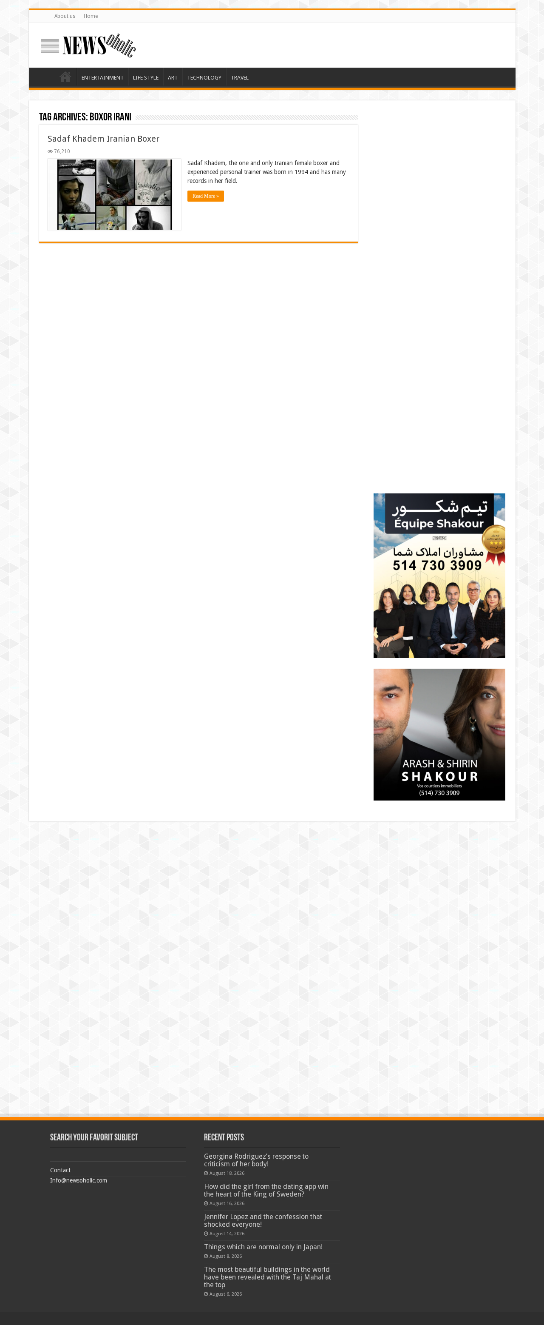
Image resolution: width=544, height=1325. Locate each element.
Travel (240, 77)
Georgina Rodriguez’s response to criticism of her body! (256, 1160)
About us (64, 16)
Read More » (206, 196)
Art (173, 77)
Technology (204, 77)
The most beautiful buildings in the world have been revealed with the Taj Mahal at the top (267, 1277)
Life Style (146, 77)
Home (91, 16)
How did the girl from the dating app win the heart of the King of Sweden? (266, 1190)
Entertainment (103, 77)
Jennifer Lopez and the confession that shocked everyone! (263, 1220)
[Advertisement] (439, 164)
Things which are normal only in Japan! (263, 1247)
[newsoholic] (88, 44)
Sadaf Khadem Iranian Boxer (103, 139)
